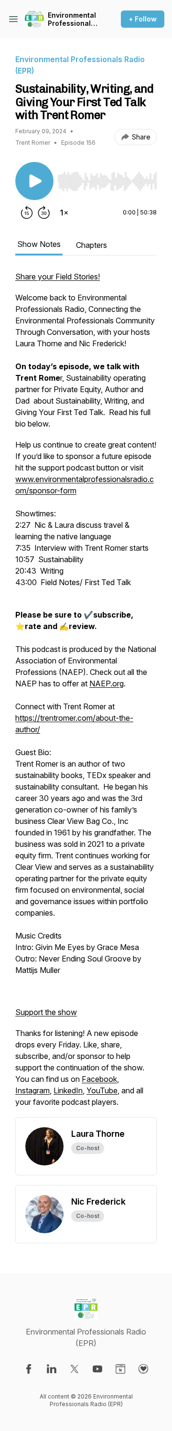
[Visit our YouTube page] (97, 1369)
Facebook (99, 1079)
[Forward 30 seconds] (44, 212)
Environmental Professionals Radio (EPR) (72, 19)
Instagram (32, 1090)
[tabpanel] (86, 694)
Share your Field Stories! (57, 276)
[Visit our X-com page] (74, 1369)
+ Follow (143, 19)
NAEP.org (106, 683)
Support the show (46, 1012)
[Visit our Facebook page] (28, 1369)
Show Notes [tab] (39, 244)
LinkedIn (68, 1090)
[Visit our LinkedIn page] (51, 1369)
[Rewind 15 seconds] (26, 212)
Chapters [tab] (91, 245)
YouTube (102, 1090)
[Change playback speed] (64, 212)
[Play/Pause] (34, 181)
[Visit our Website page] (120, 1369)
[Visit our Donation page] (143, 1369)
